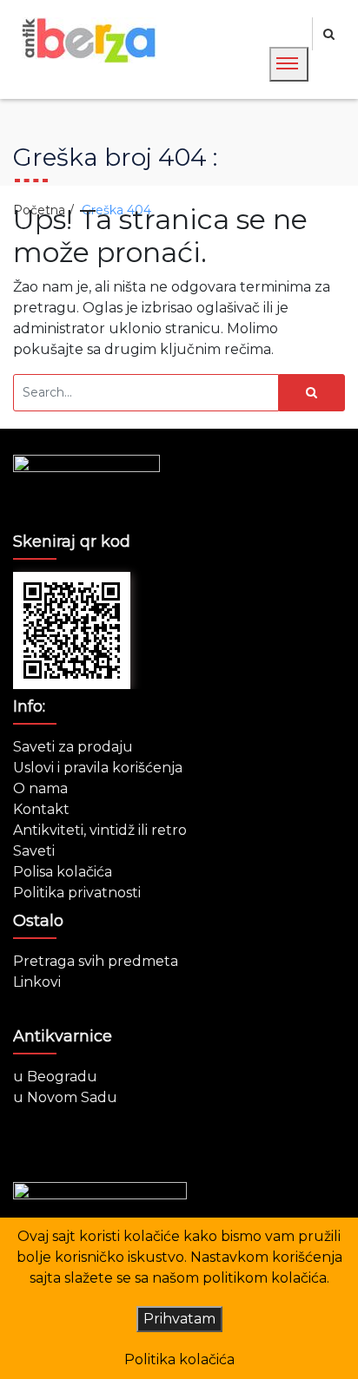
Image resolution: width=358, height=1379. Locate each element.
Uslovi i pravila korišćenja (97, 767)
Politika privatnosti (77, 892)
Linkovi (37, 982)
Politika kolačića (179, 1359)
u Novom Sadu (65, 1097)
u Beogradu (55, 1076)
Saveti (34, 851)
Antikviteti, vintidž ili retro (100, 830)
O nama (40, 788)
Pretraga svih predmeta (95, 961)
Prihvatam (179, 1318)
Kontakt (41, 809)
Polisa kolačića (62, 872)
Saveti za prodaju (73, 747)
